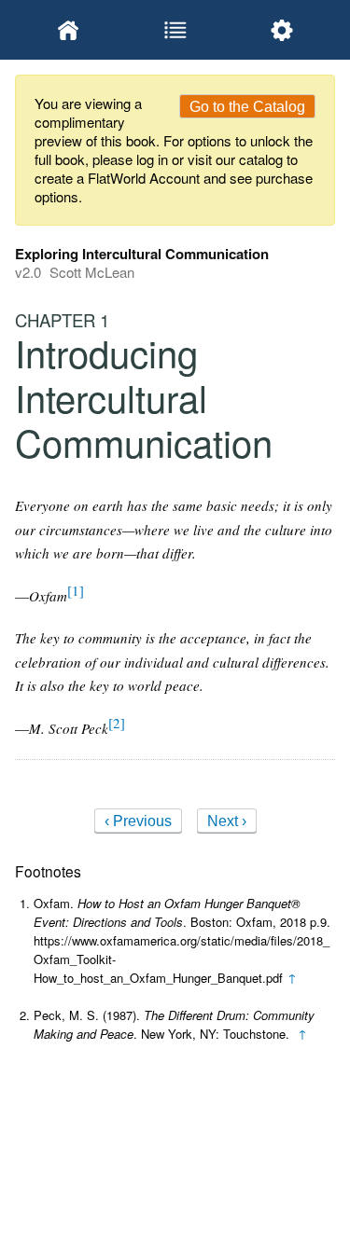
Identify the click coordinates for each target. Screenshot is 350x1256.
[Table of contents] (174, 29)
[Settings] (282, 29)
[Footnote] (75, 590)
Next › (226, 821)
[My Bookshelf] (68, 29)
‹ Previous (138, 821)
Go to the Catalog (247, 107)
